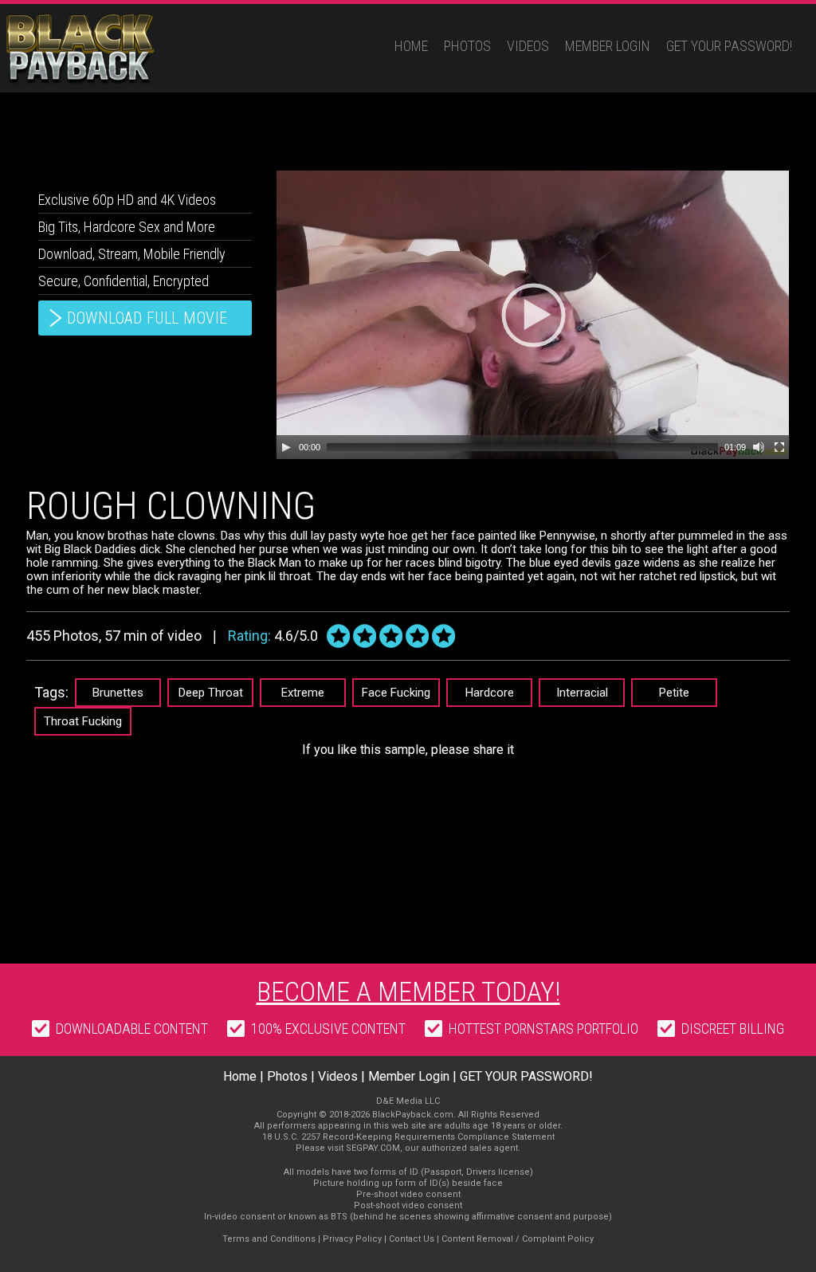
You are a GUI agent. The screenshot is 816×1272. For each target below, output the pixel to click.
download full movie (147, 318)
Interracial (582, 692)
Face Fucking (396, 692)
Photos (467, 45)
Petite (674, 692)
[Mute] (758, 447)
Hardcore (489, 692)
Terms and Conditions (269, 1239)
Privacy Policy (352, 1239)
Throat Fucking (83, 721)
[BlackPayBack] (111, 49)
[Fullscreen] (779, 447)
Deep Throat (210, 692)
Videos (528, 45)
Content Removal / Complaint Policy (517, 1239)
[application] (533, 315)
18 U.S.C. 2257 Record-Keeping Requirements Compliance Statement (408, 1137)
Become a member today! (408, 991)
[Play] (286, 447)
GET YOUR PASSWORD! (729, 45)
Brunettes (117, 692)
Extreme (302, 692)
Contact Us (411, 1239)
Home (411, 45)
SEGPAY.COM (373, 1148)
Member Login (607, 45)
